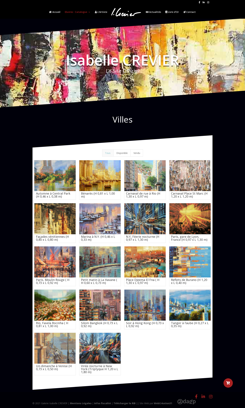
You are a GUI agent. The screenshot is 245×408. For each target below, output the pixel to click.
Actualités (154, 12)
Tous (107, 153)
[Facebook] (199, 3)
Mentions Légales (81, 403)
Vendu (137, 153)
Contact (191, 12)
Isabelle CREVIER (122, 60)
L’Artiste (102, 12)
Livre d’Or (173, 12)
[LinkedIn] (204, 3)
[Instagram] (208, 3)
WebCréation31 (163, 403)
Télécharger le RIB (125, 403)
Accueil (56, 12)
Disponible (122, 153)
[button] (228, 383)
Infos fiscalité (102, 403)
